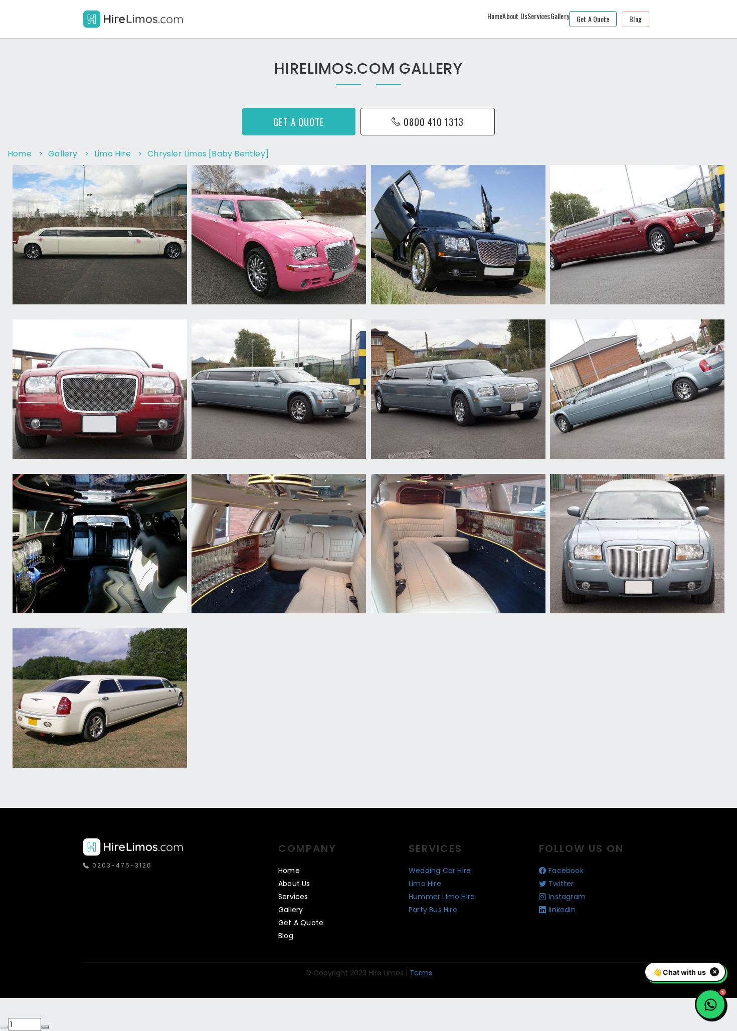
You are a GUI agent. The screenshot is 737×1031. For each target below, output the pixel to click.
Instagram (567, 897)
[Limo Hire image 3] (169, 298)
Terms (421, 973)
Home (495, 16)
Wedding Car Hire (440, 871)
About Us (514, 16)
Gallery (559, 16)
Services (538, 16)
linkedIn (562, 910)
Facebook (566, 871)
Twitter (561, 884)
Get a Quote (593, 19)
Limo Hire (425, 884)
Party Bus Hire (433, 910)
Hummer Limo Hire (442, 897)
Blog (635, 19)
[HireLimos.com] (133, 18)
